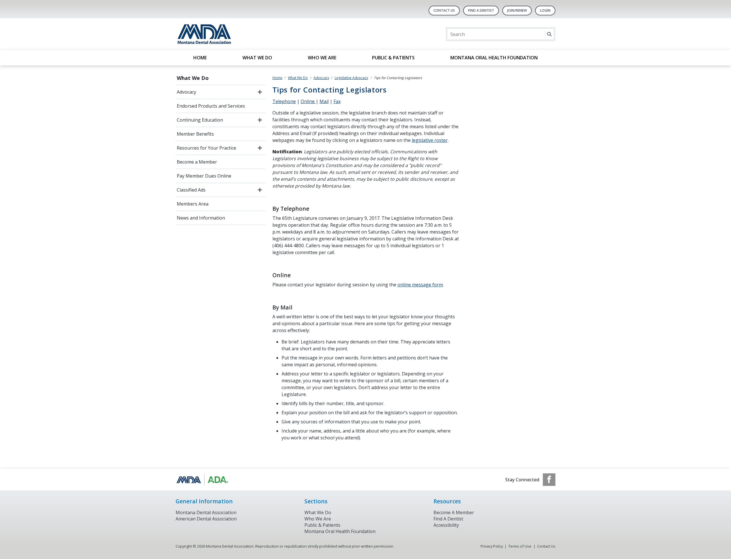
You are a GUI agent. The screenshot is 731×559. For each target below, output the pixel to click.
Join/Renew (517, 10)
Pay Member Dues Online (204, 176)
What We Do (257, 58)
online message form (420, 284)
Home (200, 58)
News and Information (201, 218)
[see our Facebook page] (549, 479)
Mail (324, 101)
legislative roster (430, 140)
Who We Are (322, 58)
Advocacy (186, 92)
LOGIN (545, 10)
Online (308, 101)
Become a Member (197, 162)
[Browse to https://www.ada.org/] (205, 479)
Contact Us (444, 10)
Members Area (192, 204)
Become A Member (453, 512)
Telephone (284, 101)
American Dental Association (206, 519)
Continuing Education (200, 120)
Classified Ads (191, 190)
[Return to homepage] (249, 34)
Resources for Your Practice (206, 148)
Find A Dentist (481, 10)
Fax (337, 101)
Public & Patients (393, 58)
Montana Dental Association (206, 512)
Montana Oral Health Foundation (494, 58)
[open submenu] (259, 92)
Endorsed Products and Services (211, 106)
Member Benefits (195, 134)
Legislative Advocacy (351, 77)
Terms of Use (519, 546)
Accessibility (446, 525)
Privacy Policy (492, 546)
